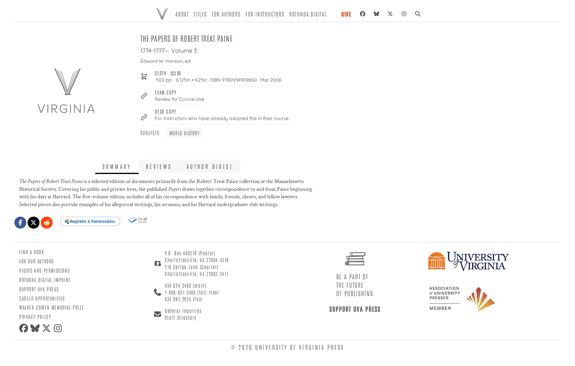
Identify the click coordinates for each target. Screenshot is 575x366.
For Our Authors (36, 261)
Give (346, 13)
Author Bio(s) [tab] (210, 166)
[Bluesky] (376, 13)
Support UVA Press (39, 289)
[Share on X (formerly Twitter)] (34, 223)
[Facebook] (362, 13)
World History (184, 133)
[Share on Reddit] (47, 223)
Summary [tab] (116, 166)
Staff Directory (181, 317)
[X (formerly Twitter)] (390, 13)
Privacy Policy (35, 317)
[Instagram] (404, 13)
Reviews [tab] (159, 166)
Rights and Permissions (44, 270)
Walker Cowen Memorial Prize (51, 307)
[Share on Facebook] (20, 223)
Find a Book (31, 252)
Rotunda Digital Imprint (44, 280)
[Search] (417, 13)
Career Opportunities (42, 298)
